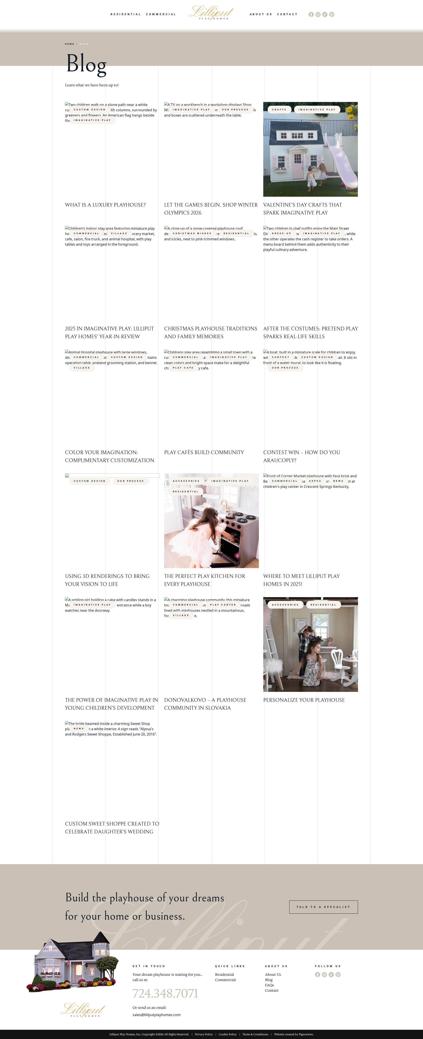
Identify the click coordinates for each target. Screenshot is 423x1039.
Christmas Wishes (192, 233)
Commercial (161, 14)
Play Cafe (183, 368)
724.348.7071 (165, 993)
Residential (126, 14)
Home (69, 44)
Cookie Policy (228, 1034)
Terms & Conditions (255, 1034)
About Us (261, 14)
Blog (269, 980)
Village (119, 233)
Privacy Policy (204, 1034)
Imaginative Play (92, 120)
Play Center (223, 605)
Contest (281, 357)
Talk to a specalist (324, 907)
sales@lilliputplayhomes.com (157, 1014)
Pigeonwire (306, 1034)
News (338, 481)
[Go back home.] (211, 14)
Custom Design (90, 109)
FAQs (269, 985)
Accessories (186, 481)
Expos (315, 481)
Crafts (279, 109)
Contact (287, 14)
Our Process (235, 109)
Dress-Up (282, 233)
